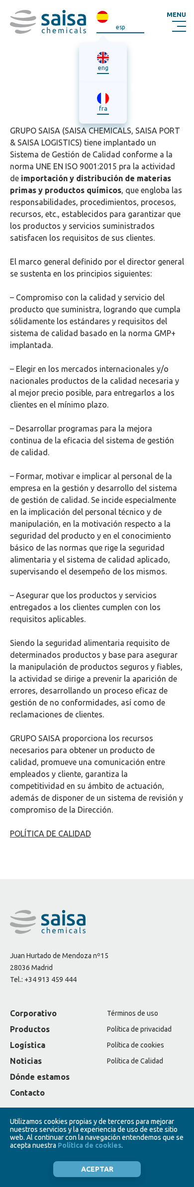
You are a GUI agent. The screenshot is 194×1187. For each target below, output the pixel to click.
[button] (176, 22)
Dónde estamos (40, 1076)
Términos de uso (132, 1013)
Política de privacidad (139, 1029)
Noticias (26, 1060)
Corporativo (33, 1013)
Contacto (27, 1092)
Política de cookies (135, 1045)
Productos (30, 1029)
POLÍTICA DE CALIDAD (50, 833)
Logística (27, 1045)
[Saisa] (48, 22)
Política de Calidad (135, 1061)
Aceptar (97, 1169)
